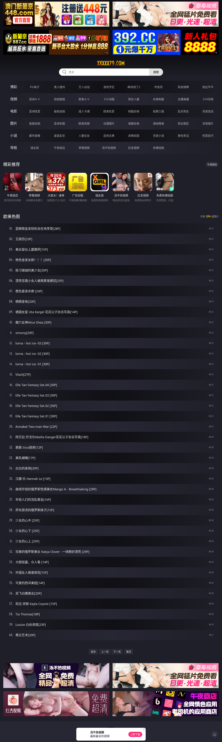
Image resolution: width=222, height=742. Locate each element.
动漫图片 (108, 123)
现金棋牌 (183, 87)
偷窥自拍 (34, 123)
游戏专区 (108, 87)
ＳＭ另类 (208, 99)
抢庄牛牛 (208, 87)
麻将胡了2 (133, 87)
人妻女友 (84, 136)
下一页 (117, 651)
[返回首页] (214, 734)
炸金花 (158, 87)
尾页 (128, 651)
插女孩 (35, 148)
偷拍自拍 (59, 111)
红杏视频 (133, 148)
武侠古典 (108, 136)
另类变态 (208, 111)
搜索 (156, 72)
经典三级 (158, 111)
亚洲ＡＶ (34, 99)
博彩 (13, 87)
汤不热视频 (109, 148)
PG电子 (34, 87)
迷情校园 (133, 136)
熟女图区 (183, 123)
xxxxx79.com (111, 63)
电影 (13, 111)
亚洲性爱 (34, 111)
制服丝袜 (133, 111)
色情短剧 (158, 148)
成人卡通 (84, 111)
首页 (93, 651)
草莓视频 (84, 148)
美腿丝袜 (133, 123)
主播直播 (183, 99)
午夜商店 (59, 148)
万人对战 (84, 87)
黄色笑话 (183, 136)
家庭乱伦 (59, 136)
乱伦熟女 (183, 111)
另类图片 (208, 123)
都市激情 (34, 136)
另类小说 (158, 136)
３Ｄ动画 (108, 99)
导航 (13, 147)
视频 (13, 99)
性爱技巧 (208, 136)
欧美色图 (84, 123)
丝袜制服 (158, 99)
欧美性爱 (108, 111)
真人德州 (59, 87)
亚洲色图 (59, 123)
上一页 (105, 651)
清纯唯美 (158, 123)
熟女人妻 (133, 99)
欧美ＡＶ (84, 99)
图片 (13, 123)
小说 (13, 135)
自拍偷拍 (59, 99)
